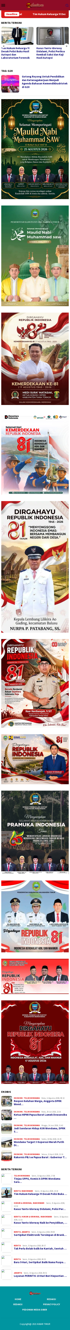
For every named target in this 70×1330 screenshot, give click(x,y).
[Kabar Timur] (35, 5)
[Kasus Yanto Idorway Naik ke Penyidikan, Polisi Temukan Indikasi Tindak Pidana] (52, 36)
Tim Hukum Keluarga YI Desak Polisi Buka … (40, 1194)
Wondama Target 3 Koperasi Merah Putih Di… (39, 1143)
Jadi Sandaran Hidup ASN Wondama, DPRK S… (39, 1130)
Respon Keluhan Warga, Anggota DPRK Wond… (38, 1102)
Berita (17, 1191)
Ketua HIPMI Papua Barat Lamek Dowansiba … (40, 1116)
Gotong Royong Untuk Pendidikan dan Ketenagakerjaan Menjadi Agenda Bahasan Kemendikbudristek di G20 (44, 82)
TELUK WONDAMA (32, 1098)
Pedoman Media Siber (34, 1309)
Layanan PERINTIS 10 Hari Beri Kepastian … (40, 1276)
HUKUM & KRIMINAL (23, 1203)
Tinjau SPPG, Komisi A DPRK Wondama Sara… (37, 1180)
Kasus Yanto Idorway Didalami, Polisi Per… (40, 1209)
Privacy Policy (51, 1304)
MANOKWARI (27, 1191)
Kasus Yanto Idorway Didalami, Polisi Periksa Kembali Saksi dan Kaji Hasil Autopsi (15, 53)
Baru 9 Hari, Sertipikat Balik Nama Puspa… (40, 1262)
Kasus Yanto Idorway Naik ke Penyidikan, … (40, 1222)
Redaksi (51, 1299)
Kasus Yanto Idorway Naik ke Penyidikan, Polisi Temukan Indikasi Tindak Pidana (52, 53)
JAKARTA (26, 1232)
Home (18, 1299)
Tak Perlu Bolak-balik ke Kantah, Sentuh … (40, 1248)
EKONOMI (18, 1098)
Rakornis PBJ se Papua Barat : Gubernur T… (40, 1157)
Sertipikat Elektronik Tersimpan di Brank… (40, 1235)
